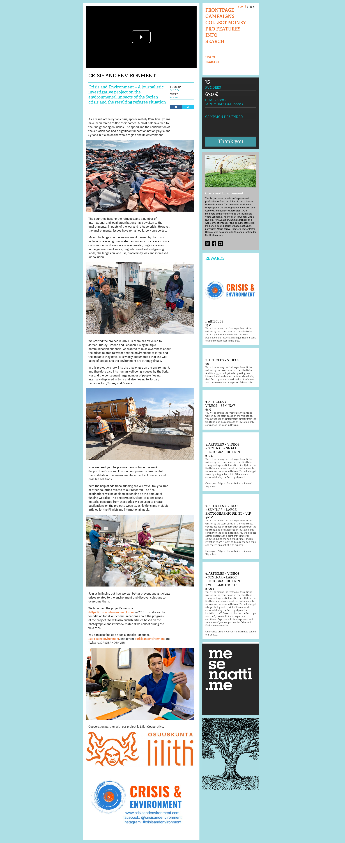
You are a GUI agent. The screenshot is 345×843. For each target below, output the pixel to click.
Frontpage (219, 10)
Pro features (222, 29)
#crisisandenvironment (150, 639)
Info (211, 35)
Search (214, 41)
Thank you (230, 141)
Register (212, 61)
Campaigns (219, 16)
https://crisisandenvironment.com (111, 612)
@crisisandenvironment (103, 639)
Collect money (225, 23)
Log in (210, 57)
